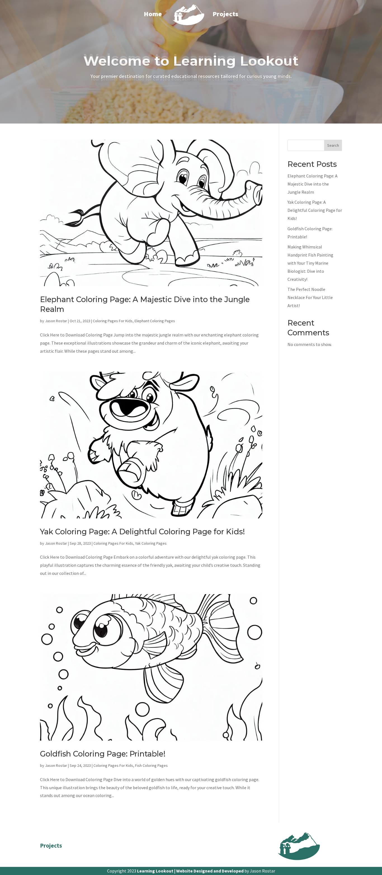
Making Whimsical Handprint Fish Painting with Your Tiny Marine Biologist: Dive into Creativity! (310, 263)
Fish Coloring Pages (151, 765)
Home (153, 14)
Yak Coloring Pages (151, 543)
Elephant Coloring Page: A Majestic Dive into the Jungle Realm (312, 184)
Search (333, 145)
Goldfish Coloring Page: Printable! (103, 753)
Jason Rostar (56, 320)
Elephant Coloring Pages (155, 320)
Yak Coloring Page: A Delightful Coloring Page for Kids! (142, 531)
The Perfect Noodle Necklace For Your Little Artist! (310, 297)
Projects (225, 14)
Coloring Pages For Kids (113, 320)
